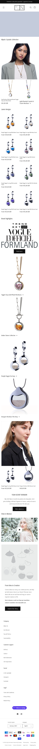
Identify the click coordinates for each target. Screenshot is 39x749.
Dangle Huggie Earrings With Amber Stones (10, 132)
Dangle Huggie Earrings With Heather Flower (27, 157)
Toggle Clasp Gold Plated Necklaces (11, 295)
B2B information (8, 657)
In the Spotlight (7, 673)
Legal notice (25, 745)
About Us (6, 626)
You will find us (7, 634)
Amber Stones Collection (8, 335)
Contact (5, 653)
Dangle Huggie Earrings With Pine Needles (28, 183)
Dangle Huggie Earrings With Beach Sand (28, 132)
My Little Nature (10, 742)
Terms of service (8, 745)
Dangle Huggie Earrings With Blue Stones (9, 157)
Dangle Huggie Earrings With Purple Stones (10, 209)
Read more (19, 251)
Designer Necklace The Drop (9, 417)
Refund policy (26, 742)
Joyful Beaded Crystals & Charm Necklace (27, 102)
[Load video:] (19, 530)
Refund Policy (7, 700)
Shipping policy (33, 745)
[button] (4, 7)
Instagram (6, 677)
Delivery (6, 649)
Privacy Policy (7, 696)
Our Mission (7, 630)
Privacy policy (33, 742)
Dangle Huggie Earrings (8, 376)
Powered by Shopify (18, 742)
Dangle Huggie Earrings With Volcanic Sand (28, 209)
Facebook (6, 681)
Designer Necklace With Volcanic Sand (27, 486)
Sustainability (7, 638)
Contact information (17, 745)
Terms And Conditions (9, 692)
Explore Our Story (13, 609)
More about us (19, 509)
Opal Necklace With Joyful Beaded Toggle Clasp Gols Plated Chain (9, 100)
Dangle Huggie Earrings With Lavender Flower (9, 183)
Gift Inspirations (8, 661)
